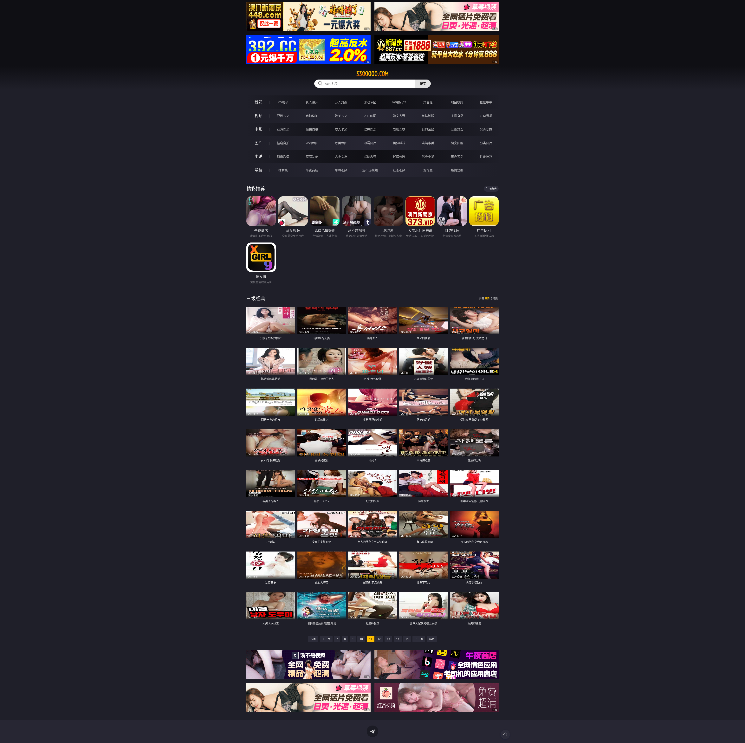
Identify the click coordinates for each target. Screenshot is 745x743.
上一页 (326, 639)
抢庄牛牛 (486, 102)
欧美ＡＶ (341, 116)
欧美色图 (341, 143)
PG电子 (283, 102)
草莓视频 (341, 170)
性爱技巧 (486, 156)
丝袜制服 (428, 116)
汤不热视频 (370, 170)
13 (388, 639)
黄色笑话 (457, 156)
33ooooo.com (372, 74)
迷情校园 (399, 156)
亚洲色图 (312, 143)
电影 (258, 129)
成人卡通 (341, 129)
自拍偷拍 (312, 116)
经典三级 (428, 129)
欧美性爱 (370, 129)
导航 (258, 170)
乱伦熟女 (457, 129)
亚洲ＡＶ (283, 116)
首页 (313, 639)
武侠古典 (370, 156)
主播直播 (457, 116)
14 (397, 639)
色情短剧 (457, 170)
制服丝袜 (399, 129)
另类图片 (486, 143)
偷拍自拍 (312, 129)
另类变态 (486, 129)
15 (407, 639)
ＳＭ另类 (486, 116)
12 (379, 639)
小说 (258, 156)
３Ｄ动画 (370, 116)
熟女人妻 (399, 116)
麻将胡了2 (399, 102)
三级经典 (255, 298)
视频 (258, 115)
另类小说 (428, 156)
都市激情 (283, 156)
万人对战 (341, 102)
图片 (258, 142)
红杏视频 (399, 170)
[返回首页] (505, 734)
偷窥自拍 (283, 143)
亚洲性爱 (283, 129)
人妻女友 (341, 156)
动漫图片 (370, 143)
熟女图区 (457, 143)
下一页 (419, 639)
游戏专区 (370, 102)
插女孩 (283, 170)
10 (361, 639)
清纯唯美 (428, 143)
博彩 (258, 102)
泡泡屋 (428, 170)
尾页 (432, 639)
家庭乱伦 (312, 156)
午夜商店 (312, 170)
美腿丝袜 (399, 143)
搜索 (423, 83)
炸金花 (428, 102)
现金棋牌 (457, 102)
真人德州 (312, 102)
